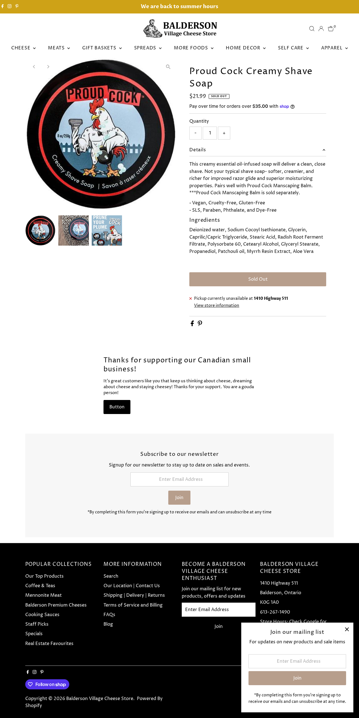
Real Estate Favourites (49, 644)
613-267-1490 (275, 612)
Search (110, 576)
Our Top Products (44, 576)
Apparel (332, 48)
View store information (216, 306)
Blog (108, 624)
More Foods (192, 48)
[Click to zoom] (168, 67)
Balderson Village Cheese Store (99, 699)
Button (117, 407)
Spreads (146, 48)
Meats (57, 48)
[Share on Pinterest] (200, 325)
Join (179, 498)
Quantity (199, 121)
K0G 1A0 (269, 602)
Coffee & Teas (40, 586)
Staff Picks (37, 624)
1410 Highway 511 (279, 583)
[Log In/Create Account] (321, 28)
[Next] (48, 66)
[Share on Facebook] (193, 325)
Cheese (21, 48)
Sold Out (258, 279)
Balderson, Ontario (280, 593)
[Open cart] (331, 28)
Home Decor (244, 48)
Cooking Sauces (42, 615)
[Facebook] (2, 6)
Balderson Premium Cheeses (56, 605)
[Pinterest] (17, 6)
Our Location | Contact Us (131, 586)
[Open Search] (311, 28)
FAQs (109, 615)
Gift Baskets (100, 48)
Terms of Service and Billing (133, 605)
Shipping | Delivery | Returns (134, 595)
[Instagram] (9, 6)
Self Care (291, 48)
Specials (34, 634)
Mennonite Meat (43, 595)
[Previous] (34, 66)
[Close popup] (347, 629)
